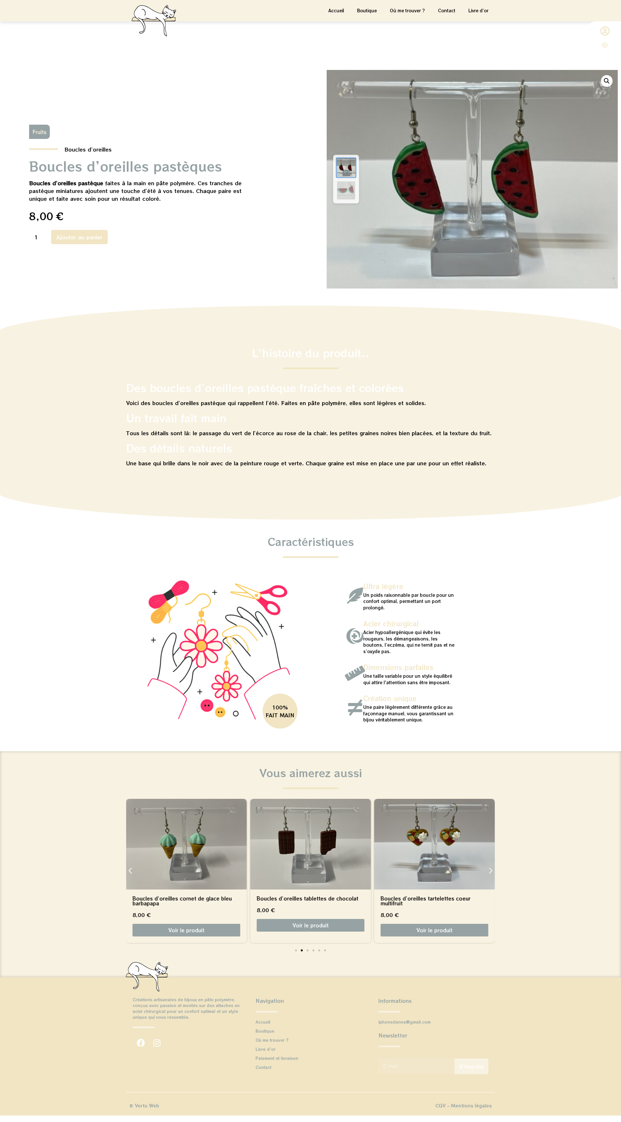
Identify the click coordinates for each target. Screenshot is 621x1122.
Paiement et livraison (277, 1058)
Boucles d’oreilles (88, 149)
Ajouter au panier (79, 237)
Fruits (39, 132)
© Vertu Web (144, 1105)
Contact (446, 10)
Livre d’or (478, 10)
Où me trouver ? (407, 10)
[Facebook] (141, 1043)
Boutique (367, 10)
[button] (607, 81)
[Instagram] (157, 1043)
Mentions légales (471, 1105)
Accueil (336, 10)
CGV (440, 1105)
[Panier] (605, 45)
